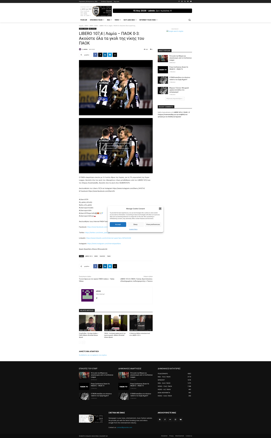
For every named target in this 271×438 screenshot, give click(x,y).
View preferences (153, 224)
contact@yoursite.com (124, 427)
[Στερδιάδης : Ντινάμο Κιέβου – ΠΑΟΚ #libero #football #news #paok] (90, 323)
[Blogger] (160, 419)
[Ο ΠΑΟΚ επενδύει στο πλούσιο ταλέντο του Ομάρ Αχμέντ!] (163, 80)
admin (85, 49)
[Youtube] (191, 1)
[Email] (115, 55)
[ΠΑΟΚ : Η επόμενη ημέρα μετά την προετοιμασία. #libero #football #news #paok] (115, 323)
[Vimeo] (188, 1)
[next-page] (83, 342)
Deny (135, 224)
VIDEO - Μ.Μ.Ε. (94, 26)
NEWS (96, 256)
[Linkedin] (105, 55)
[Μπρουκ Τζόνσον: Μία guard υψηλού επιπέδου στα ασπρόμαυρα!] (163, 90)
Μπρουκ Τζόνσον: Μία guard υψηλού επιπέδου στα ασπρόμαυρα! (179, 90)
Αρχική (81, 26)
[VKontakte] (181, 419)
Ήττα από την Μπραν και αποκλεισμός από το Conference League (180, 58)
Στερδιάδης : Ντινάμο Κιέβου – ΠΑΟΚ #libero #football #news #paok (89, 335)
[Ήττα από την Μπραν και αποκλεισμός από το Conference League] (163, 58)
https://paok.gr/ (100, 294)
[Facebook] (179, 1)
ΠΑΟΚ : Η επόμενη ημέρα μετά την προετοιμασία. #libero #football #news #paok (115, 335)
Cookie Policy (133, 229)
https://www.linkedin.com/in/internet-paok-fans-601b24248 (108, 238)
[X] (185, 1)
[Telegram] (110, 55)
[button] (160, 209)
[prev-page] (80, 342)
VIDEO (86, 26)
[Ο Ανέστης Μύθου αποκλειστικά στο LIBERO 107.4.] (141, 323)
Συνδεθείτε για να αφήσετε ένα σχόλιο (93, 355)
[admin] (80, 49)
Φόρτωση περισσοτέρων (174, 98)
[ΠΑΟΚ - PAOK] (96, 11)
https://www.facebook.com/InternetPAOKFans (104, 227)
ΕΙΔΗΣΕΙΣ (102, 256)
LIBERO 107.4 (88, 256)
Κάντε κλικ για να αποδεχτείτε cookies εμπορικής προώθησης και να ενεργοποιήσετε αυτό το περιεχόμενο (116, 145)
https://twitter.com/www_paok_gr (97, 233)
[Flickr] (170, 419)
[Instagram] (182, 1)
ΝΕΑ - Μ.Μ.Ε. (92, 28)
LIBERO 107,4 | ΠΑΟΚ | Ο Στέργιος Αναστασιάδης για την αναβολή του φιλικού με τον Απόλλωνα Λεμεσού (174, 114)
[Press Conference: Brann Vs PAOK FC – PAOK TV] (163, 69)
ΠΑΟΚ (109, 256)
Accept (118, 224)
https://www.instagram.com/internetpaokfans (104, 244)
